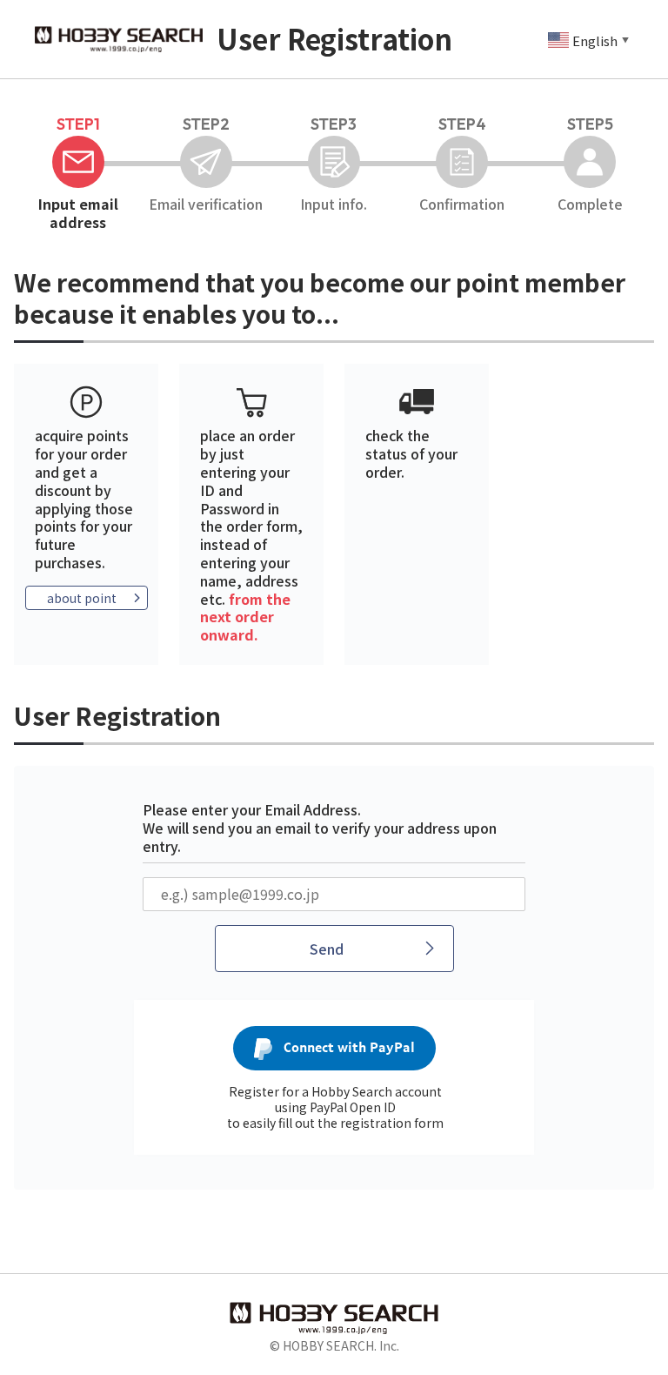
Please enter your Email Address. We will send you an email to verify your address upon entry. (320, 827)
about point (82, 598)
